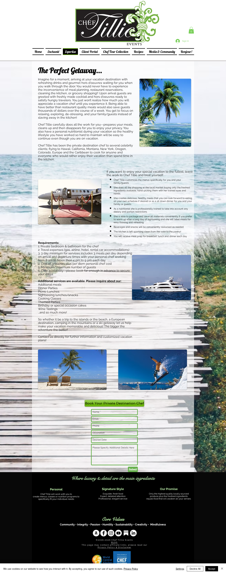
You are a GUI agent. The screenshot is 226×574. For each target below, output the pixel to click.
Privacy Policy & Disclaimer (114, 547)
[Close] (222, 568)
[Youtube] (118, 533)
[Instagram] (111, 533)
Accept (211, 568)
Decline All (195, 568)
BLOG (114, 542)
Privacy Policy (131, 568)
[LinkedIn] (133, 533)
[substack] (126, 533)
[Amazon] (96, 533)
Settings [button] (180, 568)
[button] (191, 30)
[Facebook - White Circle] (103, 533)
